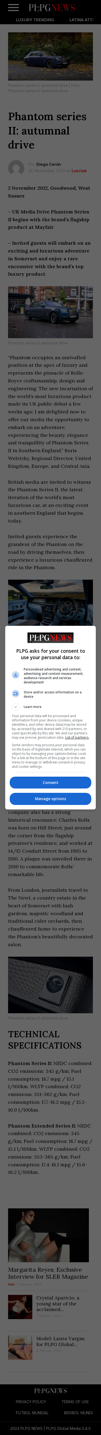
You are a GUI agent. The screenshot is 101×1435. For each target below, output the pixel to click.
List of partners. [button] (77, 737)
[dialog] (50, 718)
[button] (50, 707)
